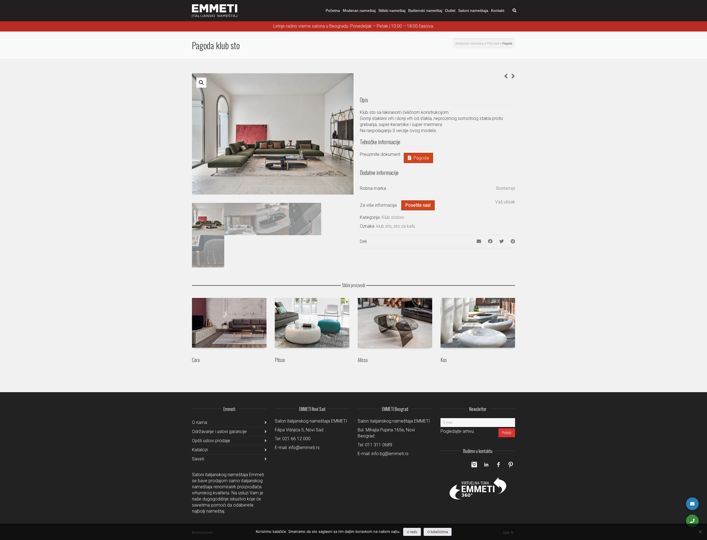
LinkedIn (486, 464)
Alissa (363, 359)
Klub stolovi (393, 217)
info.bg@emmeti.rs (389, 453)
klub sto (384, 226)
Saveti (198, 459)
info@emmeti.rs (304, 447)
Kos (443, 359)
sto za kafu (404, 226)
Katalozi (200, 449)
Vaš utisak (505, 202)
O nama (199, 422)
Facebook (498, 464)
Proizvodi (493, 43)
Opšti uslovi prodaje (211, 440)
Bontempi (505, 188)
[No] (700, 531)
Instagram (474, 464)
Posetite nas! (418, 205)
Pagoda (421, 158)
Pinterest (510, 464)
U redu (412, 532)
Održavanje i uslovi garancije (219, 431)
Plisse (280, 359)
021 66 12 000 (296, 438)
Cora (196, 359)
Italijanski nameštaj (469, 43)
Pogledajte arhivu (457, 431)
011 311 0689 (378, 444)
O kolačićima (437, 532)
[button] (201, 83)
